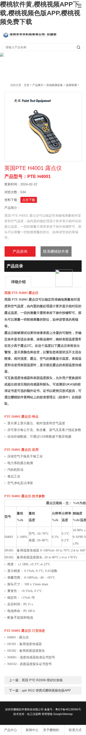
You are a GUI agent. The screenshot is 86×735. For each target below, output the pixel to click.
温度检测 (71, 85)
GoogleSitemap (63, 714)
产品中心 (10, 730)
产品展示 (37, 85)
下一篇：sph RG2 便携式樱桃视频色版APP (40, 690)
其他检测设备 (54, 85)
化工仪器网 (34, 714)
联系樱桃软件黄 (56, 251)
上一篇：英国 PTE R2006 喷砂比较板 (36, 680)
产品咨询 (20, 251)
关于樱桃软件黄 (53, 730)
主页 (26, 85)
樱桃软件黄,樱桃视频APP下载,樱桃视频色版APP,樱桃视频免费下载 (40, 13)
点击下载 (28, 200)
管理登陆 (47, 714)
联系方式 (75, 730)
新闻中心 (32, 730)
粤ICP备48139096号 (68, 709)
